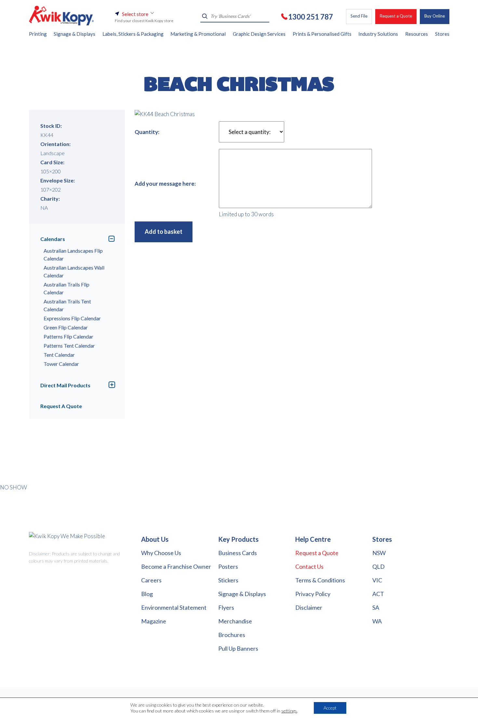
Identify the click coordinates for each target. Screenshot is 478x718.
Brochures (231, 634)
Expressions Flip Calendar (72, 318)
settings (289, 710)
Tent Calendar (59, 355)
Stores (382, 539)
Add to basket (163, 231)
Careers (151, 580)
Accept (330, 708)
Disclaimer (308, 607)
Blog (147, 593)
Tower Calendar (61, 364)
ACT (378, 593)
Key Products (238, 539)
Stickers (228, 580)
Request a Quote (396, 16)
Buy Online (434, 16)
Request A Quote (61, 406)
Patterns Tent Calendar (69, 345)
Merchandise (235, 621)
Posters (228, 566)
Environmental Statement (173, 607)
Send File (359, 16)
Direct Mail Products (65, 385)
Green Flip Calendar (66, 327)
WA (377, 621)
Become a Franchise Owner (176, 566)
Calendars (52, 239)
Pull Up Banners (238, 648)
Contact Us (309, 566)
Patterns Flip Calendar (68, 336)
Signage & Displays (242, 593)
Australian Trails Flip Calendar (66, 288)
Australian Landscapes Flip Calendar (73, 254)
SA (375, 607)
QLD (378, 566)
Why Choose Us (161, 552)
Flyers (226, 607)
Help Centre (313, 539)
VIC (377, 580)
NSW (379, 552)
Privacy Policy (312, 593)
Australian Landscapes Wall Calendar (74, 271)
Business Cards (237, 552)
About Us (154, 539)
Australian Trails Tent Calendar (67, 305)
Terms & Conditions (320, 580)
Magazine (153, 621)
